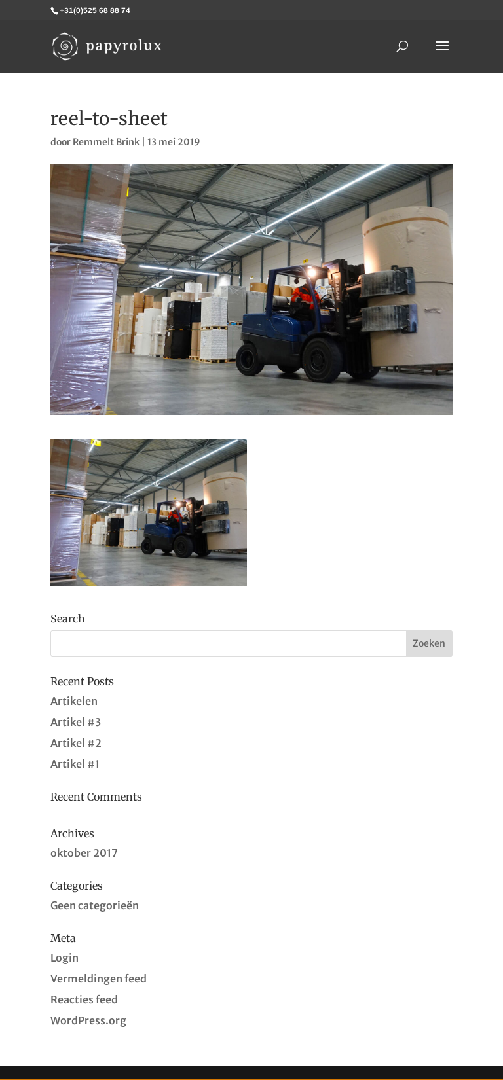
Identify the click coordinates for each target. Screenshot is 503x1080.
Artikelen (74, 701)
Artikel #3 (75, 722)
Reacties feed (84, 999)
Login (64, 957)
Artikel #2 (76, 742)
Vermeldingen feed (98, 978)
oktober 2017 (84, 852)
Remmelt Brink (106, 142)
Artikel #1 (75, 763)
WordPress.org (88, 1020)
